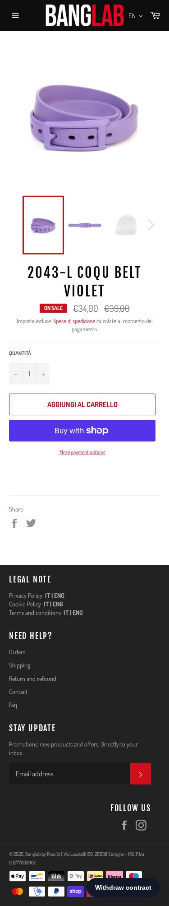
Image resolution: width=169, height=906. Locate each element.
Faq (13, 705)
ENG (59, 595)
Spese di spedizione (74, 320)
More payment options (82, 452)
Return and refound (32, 678)
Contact (18, 691)
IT (47, 595)
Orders (17, 652)
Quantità (20, 353)
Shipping (19, 665)
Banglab (33, 853)
